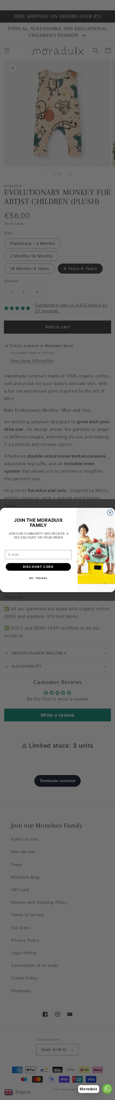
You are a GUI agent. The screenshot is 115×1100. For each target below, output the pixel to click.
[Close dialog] (110, 513)
